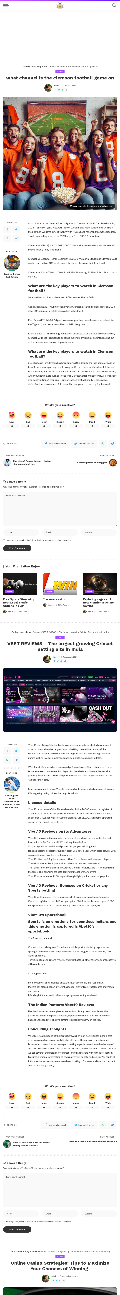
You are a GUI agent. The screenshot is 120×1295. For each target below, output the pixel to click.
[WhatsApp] (62, 90)
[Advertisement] (60, 33)
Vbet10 (42, 775)
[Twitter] (59, 90)
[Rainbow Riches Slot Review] (12, 263)
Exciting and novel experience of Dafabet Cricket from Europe (11, 802)
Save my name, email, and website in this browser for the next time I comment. (38, 540)
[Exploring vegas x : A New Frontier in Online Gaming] (100, 584)
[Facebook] (56, 90)
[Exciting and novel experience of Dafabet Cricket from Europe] (12, 784)
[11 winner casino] (60, 584)
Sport (60, 72)
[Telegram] (66, 90)
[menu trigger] (7, 5)
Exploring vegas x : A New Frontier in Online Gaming (98, 603)
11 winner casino (54, 599)
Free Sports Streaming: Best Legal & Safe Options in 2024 (19, 603)
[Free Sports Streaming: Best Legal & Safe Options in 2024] (20, 584)
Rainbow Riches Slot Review (11, 275)
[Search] (113, 5)
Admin (57, 85)
